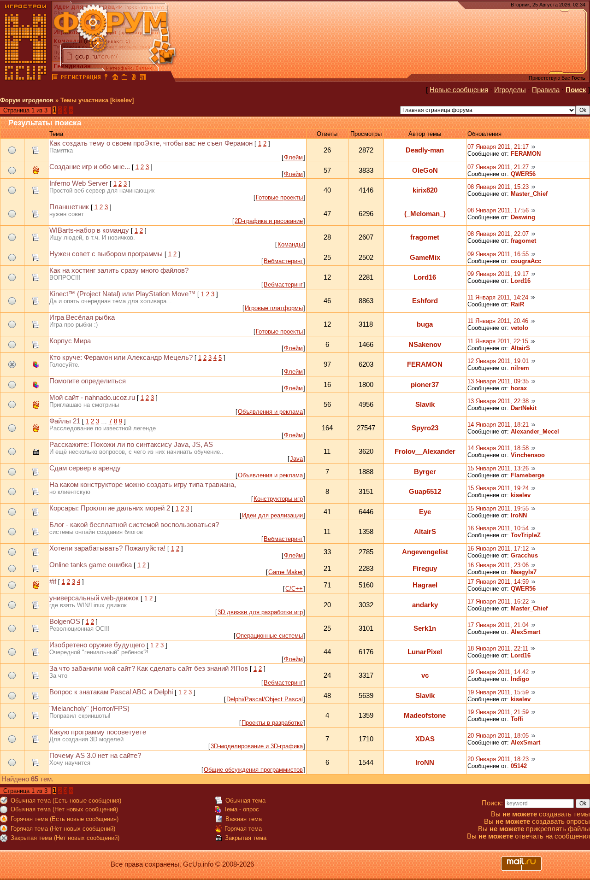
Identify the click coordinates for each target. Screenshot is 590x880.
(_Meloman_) (425, 213)
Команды (290, 244)
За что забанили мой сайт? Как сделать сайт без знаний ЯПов (148, 668)
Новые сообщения (459, 90)
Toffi (517, 719)
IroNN (519, 515)
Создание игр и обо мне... (89, 166)
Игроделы (510, 90)
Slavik (425, 404)
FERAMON (526, 153)
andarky (425, 605)
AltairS (520, 348)
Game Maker (285, 572)
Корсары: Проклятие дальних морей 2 (109, 508)
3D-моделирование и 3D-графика (257, 746)
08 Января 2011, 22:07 (498, 233)
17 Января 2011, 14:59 (498, 581)
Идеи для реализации (272, 515)
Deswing (523, 217)
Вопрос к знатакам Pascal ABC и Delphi (111, 692)
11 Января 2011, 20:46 (497, 320)
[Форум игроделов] (54, 78)
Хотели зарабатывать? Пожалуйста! (107, 548)
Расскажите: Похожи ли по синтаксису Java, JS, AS (131, 444)
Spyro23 (425, 428)
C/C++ (294, 588)
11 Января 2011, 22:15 (497, 341)
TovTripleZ (526, 535)
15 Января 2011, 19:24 (498, 488)
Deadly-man (425, 150)
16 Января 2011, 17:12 (498, 548)
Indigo (520, 678)
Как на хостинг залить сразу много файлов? (119, 270)
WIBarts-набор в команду (89, 230)
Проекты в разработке (272, 722)
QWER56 (523, 173)
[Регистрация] (80, 78)
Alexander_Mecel (535, 431)
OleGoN (425, 170)
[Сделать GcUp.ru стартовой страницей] (115, 78)
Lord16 (424, 277)
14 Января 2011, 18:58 (498, 448)
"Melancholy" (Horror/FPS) (89, 708)
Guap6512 (425, 491)
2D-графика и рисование (269, 220)
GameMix (425, 257)
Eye (425, 512)
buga (425, 324)
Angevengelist (425, 552)
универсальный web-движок (94, 598)
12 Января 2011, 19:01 (498, 361)
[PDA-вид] (133, 78)
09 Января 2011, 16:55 (498, 254)
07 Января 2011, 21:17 (498, 146)
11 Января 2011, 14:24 (497, 297)
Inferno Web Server (78, 183)
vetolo (519, 327)
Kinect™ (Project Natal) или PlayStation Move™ (122, 294)
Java (296, 458)
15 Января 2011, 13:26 (498, 468)
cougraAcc (526, 261)
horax (519, 388)
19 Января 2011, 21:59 (498, 712)
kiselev (521, 495)
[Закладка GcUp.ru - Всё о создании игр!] (124, 78)
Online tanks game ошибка (90, 565)
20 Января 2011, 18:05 (498, 735)
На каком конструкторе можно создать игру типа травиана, (142, 484)
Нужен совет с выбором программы (106, 254)
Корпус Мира (70, 341)
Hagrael (425, 585)
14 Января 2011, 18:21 (498, 424)
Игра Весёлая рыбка (82, 317)
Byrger (425, 471)
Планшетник (69, 207)
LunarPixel (424, 652)
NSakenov (424, 344)
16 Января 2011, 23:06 (498, 565)
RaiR (517, 304)
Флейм (293, 157)
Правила (546, 90)
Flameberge (527, 475)
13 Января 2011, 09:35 (498, 381)
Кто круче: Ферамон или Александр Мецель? (121, 357)
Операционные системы (269, 635)
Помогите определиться (87, 381)
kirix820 (425, 190)
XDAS (425, 739)
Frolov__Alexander (425, 451)
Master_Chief (529, 193)
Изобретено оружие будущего (97, 645)
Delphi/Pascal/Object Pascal (264, 699)
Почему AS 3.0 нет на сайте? (95, 755)
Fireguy (425, 568)
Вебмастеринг (283, 261)
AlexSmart (525, 631)
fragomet (424, 237)
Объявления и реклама (270, 411)
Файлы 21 (64, 421)
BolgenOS (64, 621)
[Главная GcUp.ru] (25, 78)
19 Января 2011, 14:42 (498, 672)
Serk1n (424, 628)
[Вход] (106, 78)
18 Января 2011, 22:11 (497, 648)
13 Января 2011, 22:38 (498, 401)
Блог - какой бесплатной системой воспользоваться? (134, 524)
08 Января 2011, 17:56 (498, 210)
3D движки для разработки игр (260, 612)
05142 (519, 766)
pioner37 (425, 384)
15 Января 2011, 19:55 (498, 508)
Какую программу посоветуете (97, 732)
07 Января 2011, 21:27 (498, 167)
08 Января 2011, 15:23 (498, 186)
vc (425, 675)
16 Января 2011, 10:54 (498, 528)
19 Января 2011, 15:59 (498, 692)
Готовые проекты (279, 197)
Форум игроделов (26, 100)
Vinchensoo (528, 455)
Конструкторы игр (278, 498)
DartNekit (524, 408)
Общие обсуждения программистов (253, 769)
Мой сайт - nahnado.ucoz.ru (92, 397)
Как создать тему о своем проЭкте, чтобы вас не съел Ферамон (151, 143)
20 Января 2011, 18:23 (498, 759)
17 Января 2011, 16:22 (498, 601)
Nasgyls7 (524, 572)
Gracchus (524, 555)
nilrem (520, 367)
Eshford (425, 301)
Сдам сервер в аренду (85, 468)
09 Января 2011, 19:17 (498, 273)
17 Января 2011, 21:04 (498, 625)
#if (52, 581)
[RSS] (143, 78)
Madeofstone (425, 715)
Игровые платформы (274, 308)
